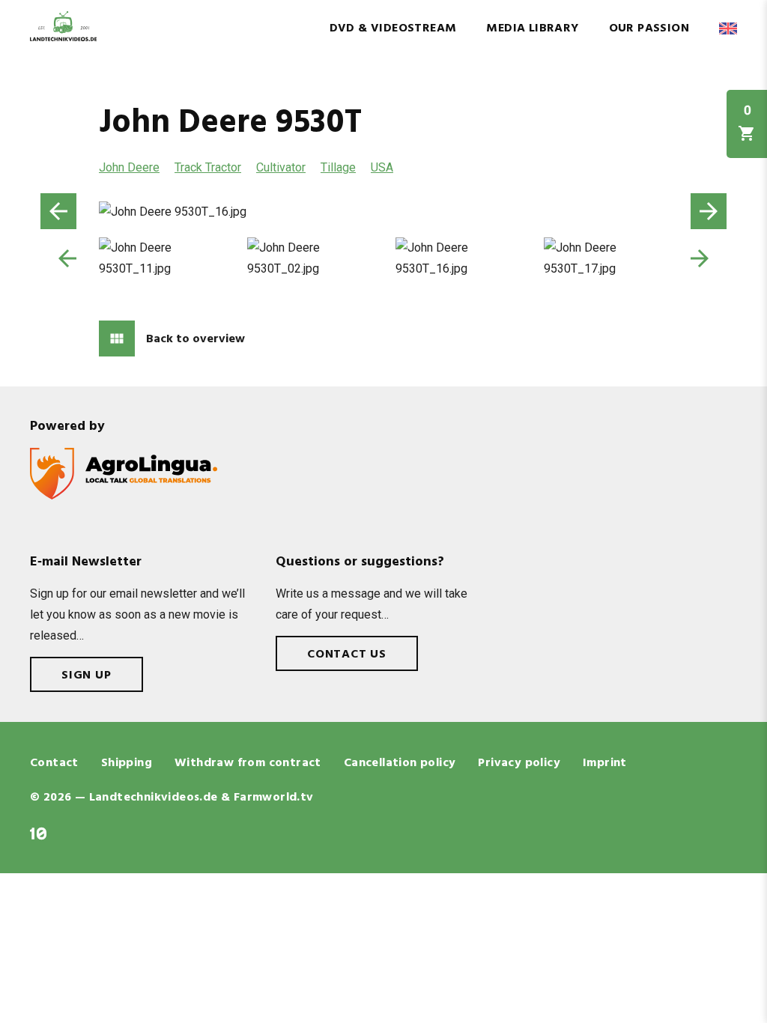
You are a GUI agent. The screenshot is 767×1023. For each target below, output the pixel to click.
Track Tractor (208, 167)
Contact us (346, 654)
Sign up (86, 675)
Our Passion (649, 28)
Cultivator (281, 167)
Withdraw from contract (248, 763)
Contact (54, 763)
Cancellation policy (400, 763)
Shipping (126, 763)
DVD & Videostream (393, 28)
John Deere (129, 167)
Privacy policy (519, 763)
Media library (532, 28)
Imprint (605, 763)
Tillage (338, 167)
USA (382, 167)
